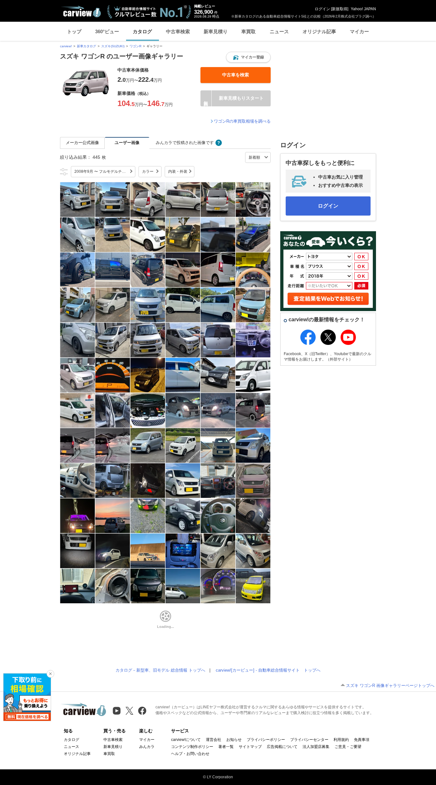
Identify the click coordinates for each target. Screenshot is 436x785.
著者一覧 (226, 746)
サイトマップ (250, 746)
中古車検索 (178, 31)
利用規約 (341, 739)
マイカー (359, 31)
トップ (74, 31)
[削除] (50, 674)
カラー (148, 171)
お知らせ (234, 739)
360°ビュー (107, 31)
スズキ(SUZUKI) (112, 46)
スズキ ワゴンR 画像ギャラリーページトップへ (390, 685)
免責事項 (361, 739)
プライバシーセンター (309, 739)
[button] (248, 57)
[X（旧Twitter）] (129, 710)
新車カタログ (86, 46)
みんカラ (146, 746)
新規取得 (339, 9)
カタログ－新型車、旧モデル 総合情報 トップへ (160, 670)
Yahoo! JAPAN (363, 9)
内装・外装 (177, 171)
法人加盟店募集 (316, 746)
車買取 (248, 31)
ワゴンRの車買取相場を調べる (242, 121)
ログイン (322, 9)
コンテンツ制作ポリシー (192, 746)
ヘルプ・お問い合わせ (190, 753)
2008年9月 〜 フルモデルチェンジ (103, 171)
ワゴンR (135, 46)
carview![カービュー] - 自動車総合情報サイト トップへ (268, 670)
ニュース (279, 31)
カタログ (142, 31)
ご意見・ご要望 (348, 746)
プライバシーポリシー (266, 739)
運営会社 (213, 739)
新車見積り (216, 31)
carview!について (186, 739)
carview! (66, 46)
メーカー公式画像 (82, 142)
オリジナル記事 (319, 31)
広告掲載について (282, 746)
